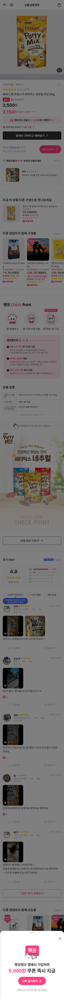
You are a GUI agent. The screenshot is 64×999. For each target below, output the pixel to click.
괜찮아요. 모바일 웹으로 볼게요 (32, 990)
